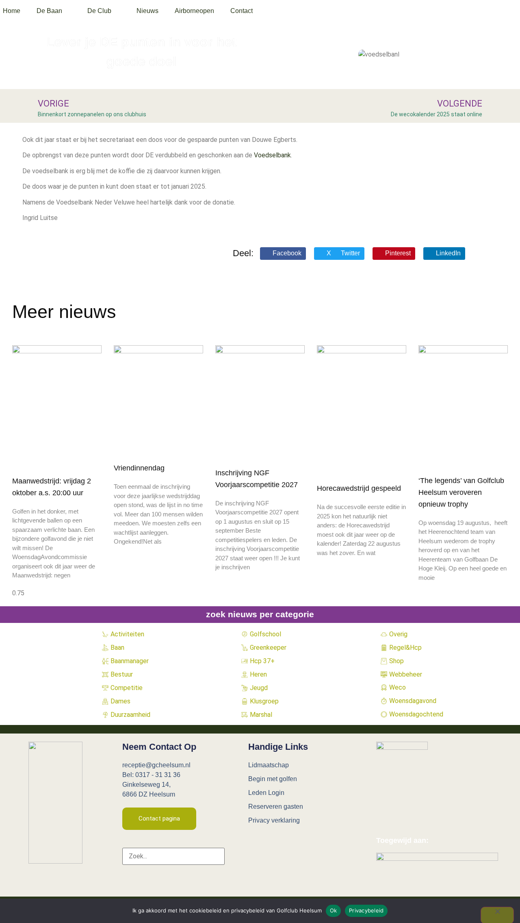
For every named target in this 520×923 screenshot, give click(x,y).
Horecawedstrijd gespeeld (359, 488)
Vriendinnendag (139, 468)
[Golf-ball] (318, 844)
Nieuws (147, 10)
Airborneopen (194, 10)
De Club (99, 10)
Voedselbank (272, 155)
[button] (283, 253)
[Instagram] (288, 844)
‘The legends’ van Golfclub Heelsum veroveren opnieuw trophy (461, 492)
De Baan (49, 10)
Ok (333, 910)
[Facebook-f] (258, 844)
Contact (241, 10)
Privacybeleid (366, 910)
